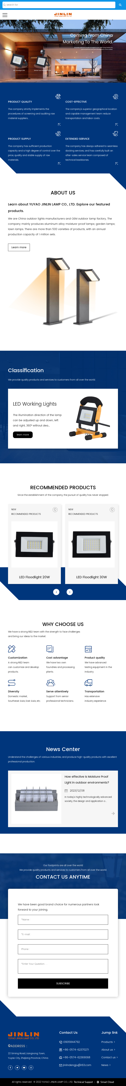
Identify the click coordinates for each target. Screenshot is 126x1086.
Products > (108, 1042)
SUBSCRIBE (63, 983)
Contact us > (109, 1057)
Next (119, 51)
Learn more (18, 247)
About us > (108, 1050)
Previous (6, 51)
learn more (23, 435)
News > (106, 1065)
